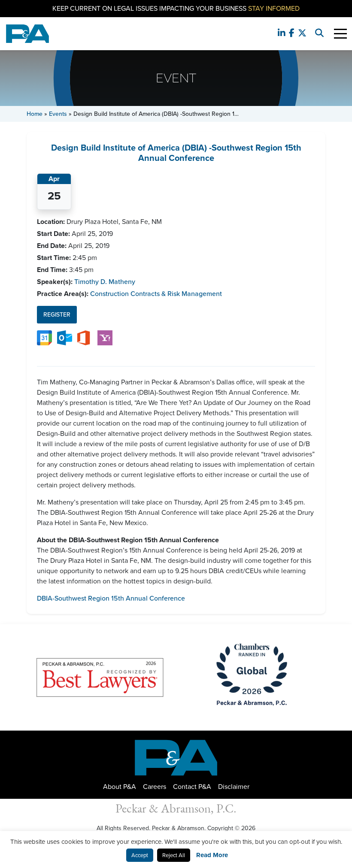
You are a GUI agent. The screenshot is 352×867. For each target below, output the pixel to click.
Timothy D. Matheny (104, 282)
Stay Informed (274, 8)
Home (34, 113)
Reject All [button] (173, 855)
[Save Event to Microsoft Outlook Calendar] (64, 337)
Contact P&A (192, 786)
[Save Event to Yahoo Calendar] (104, 337)
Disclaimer (233, 786)
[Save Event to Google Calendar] (44, 337)
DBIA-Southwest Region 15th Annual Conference (111, 598)
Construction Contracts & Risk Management (156, 294)
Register (56, 314)
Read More (212, 855)
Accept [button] (139, 855)
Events (58, 113)
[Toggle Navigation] (340, 33)
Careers (154, 786)
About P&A (119, 786)
